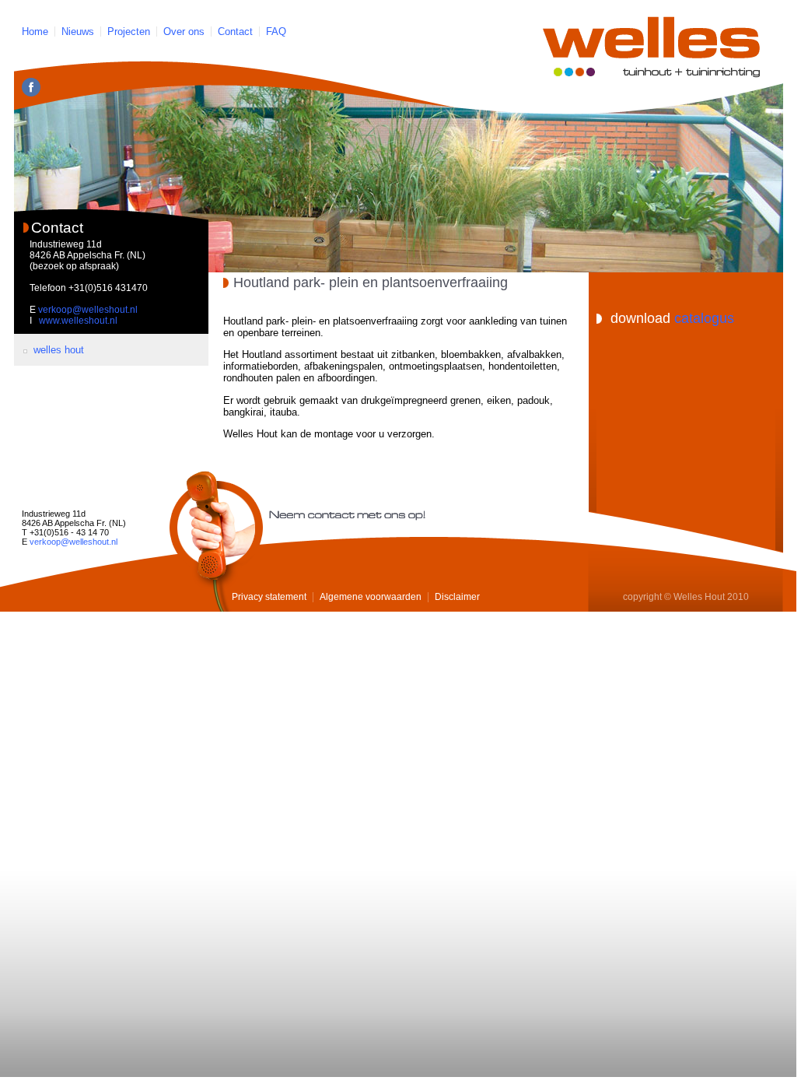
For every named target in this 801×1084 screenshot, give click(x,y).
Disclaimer (457, 596)
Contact (235, 31)
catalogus (704, 318)
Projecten (128, 31)
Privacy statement (269, 596)
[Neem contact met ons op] (216, 541)
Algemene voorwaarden (370, 596)
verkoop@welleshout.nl (88, 309)
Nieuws (77, 31)
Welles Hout (58, 350)
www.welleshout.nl (78, 320)
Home (35, 31)
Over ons (184, 31)
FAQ (276, 31)
